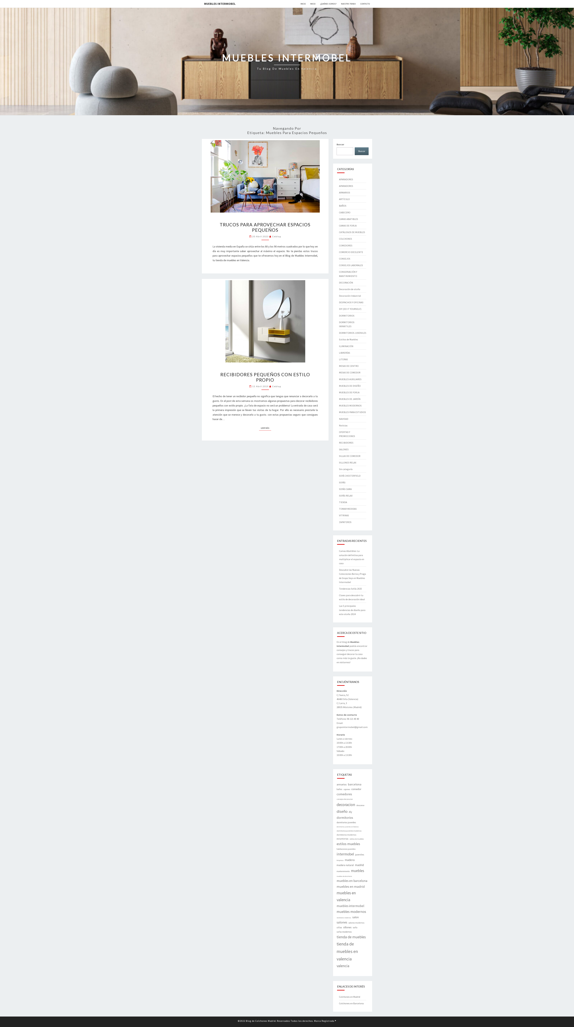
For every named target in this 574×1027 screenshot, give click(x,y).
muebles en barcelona (352, 881)
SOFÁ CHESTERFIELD (350, 475)
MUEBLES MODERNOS (350, 405)
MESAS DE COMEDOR (349, 372)
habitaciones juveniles (346, 849)
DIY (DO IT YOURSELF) (350, 308)
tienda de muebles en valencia (347, 951)
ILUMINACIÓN (346, 346)
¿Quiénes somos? (328, 3)
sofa (355, 927)
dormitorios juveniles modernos (349, 831)
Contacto (365, 3)
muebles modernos (351, 911)
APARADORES (346, 179)
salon (355, 917)
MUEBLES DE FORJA (349, 392)
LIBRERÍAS (344, 352)
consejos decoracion (345, 799)
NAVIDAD (343, 418)
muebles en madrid (351, 886)
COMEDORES (345, 245)
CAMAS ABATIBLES (348, 219)
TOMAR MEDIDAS (348, 508)
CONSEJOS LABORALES (351, 265)
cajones (347, 789)
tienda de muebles (351, 937)
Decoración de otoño (349, 289)
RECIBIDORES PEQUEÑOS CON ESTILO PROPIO (265, 377)
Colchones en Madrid (349, 996)
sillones (347, 927)
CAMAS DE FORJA (348, 225)
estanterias (342, 838)
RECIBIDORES (346, 442)
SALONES (344, 449)
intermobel (345, 854)
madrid (359, 865)
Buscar (340, 144)
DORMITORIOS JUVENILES (352, 332)
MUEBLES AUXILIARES (350, 379)
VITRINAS (344, 515)
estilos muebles (348, 843)
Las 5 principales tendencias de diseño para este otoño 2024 (352, 609)
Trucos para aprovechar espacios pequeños (265, 227)
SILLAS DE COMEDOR (349, 455)
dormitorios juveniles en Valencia (348, 827)
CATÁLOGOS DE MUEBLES (352, 232)
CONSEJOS (344, 258)
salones (342, 922)
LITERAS (343, 359)
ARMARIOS (344, 192)
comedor (356, 789)
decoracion (346, 804)
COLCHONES (345, 238)
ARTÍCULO (344, 199)
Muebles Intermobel (220, 4)
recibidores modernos (344, 918)
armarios (342, 784)
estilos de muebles (357, 839)
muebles (357, 870)
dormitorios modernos (346, 834)
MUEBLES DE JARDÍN (350, 398)
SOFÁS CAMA (345, 489)
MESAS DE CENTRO (349, 365)
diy (350, 812)
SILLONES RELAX (347, 462)
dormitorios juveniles (346, 822)
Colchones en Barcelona (351, 1003)
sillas (339, 927)
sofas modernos (344, 931)
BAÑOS (342, 205)
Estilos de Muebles (348, 339)
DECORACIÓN (346, 282)
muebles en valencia (346, 896)
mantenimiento (343, 871)
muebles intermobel (350, 906)
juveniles (359, 854)
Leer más (266, 428)
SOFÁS (342, 482)
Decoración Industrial (350, 295)
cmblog (276, 236)
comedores (344, 794)
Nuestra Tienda (348, 3)
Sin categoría (345, 469)
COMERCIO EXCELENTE (351, 252)
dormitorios (345, 817)
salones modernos (356, 922)
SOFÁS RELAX (345, 495)
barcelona (354, 784)
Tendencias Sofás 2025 (350, 588)
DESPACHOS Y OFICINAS (351, 302)
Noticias (343, 425)
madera (350, 860)
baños (339, 789)
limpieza (340, 860)
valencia (343, 965)
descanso (360, 805)
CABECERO (344, 212)
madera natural (345, 865)
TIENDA (343, 502)
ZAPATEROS (345, 522)
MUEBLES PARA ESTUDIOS (352, 412)
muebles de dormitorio (344, 876)
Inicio (303, 3)
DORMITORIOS (346, 315)
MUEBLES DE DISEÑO (350, 385)
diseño (342, 811)
